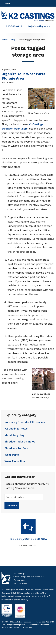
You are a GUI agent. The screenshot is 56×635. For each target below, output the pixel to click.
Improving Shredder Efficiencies (24, 422)
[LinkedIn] (53, 3)
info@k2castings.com (38, 26)
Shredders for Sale (16, 448)
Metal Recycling (14, 435)
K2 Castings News (15, 428)
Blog (13, 39)
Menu (8, 3)
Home (4, 39)
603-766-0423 (14, 26)
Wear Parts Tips (14, 461)
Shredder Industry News (19, 441)
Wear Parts (11, 454)
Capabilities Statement (39, 625)
